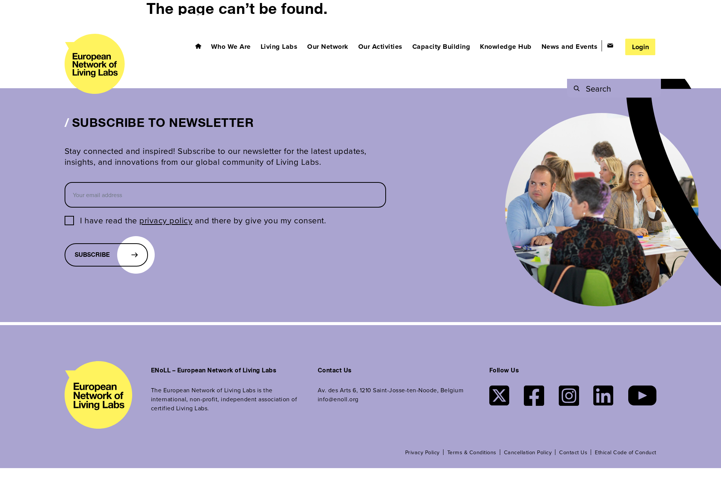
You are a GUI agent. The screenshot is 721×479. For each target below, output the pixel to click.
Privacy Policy (422, 452)
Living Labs (279, 46)
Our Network (327, 46)
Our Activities (380, 46)
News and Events (570, 46)
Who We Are (231, 46)
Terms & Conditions (471, 452)
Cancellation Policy (528, 452)
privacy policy (165, 220)
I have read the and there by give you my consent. (203, 220)
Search (598, 88)
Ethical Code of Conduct (625, 452)
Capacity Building (441, 46)
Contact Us (573, 452)
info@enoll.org (338, 399)
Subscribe (92, 255)
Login (640, 47)
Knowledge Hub (506, 46)
